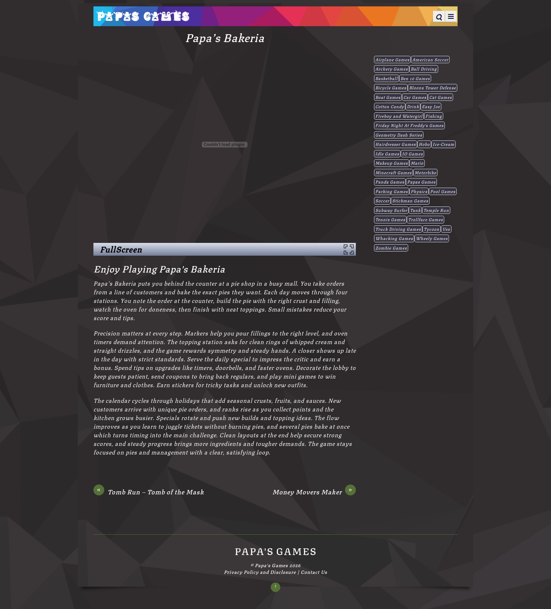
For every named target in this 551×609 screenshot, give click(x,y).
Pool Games (442, 191)
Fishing (433, 116)
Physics (419, 191)
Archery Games (391, 68)
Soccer (382, 200)
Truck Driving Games (398, 229)
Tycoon (431, 229)
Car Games (414, 97)
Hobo (424, 144)
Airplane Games (392, 59)
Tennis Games (390, 219)
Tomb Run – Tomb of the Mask (150, 491)
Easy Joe (431, 106)
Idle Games (387, 153)
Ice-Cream (443, 144)
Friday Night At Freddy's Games (409, 125)
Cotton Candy (389, 106)
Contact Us (314, 571)
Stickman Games (410, 200)
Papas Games (421, 181)
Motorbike (425, 172)
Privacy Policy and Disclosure (260, 571)
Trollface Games (425, 219)
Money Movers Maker (312, 491)
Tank (415, 210)
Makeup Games (391, 163)
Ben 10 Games (415, 78)
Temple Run (436, 210)
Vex (446, 229)
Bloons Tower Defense (432, 87)
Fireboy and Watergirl (398, 116)
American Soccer (430, 59)
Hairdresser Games (395, 144)
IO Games (412, 153)
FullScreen (121, 249)
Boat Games (387, 97)
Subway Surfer (391, 210)
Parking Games (391, 191)
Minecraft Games (393, 172)
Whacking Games (394, 238)
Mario (417, 163)
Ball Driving (424, 68)
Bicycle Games (390, 87)
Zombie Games (391, 247)
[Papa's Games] (143, 16)
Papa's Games (271, 564)
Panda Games (389, 181)
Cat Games (440, 97)
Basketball (386, 78)
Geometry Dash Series (398, 135)
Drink (413, 106)
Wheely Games (432, 238)
